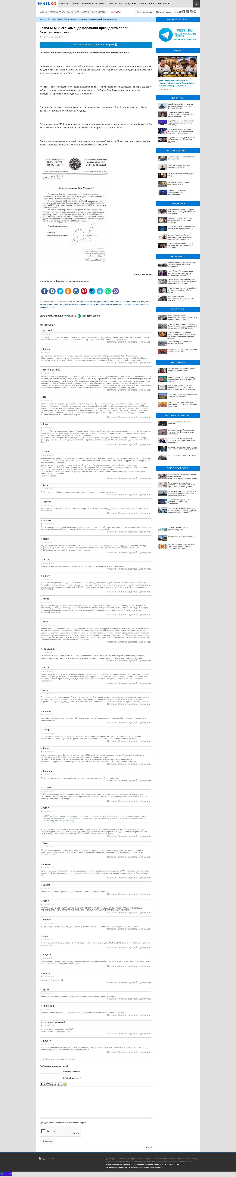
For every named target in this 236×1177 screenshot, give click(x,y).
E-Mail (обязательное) (72, 1078)
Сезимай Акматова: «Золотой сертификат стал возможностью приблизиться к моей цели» (179, 237)
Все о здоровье (99, 12)
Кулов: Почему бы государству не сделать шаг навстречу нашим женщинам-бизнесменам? (180, 273)
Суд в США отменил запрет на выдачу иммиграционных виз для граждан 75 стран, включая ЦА (180, 131)
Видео (70, 12)
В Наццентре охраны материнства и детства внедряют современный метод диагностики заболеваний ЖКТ (182, 510)
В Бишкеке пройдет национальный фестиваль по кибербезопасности (181, 228)
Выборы (43, 12)
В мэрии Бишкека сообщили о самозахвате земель (179, 183)
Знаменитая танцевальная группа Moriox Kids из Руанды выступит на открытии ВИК (181, 212)
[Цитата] (58, 1084)
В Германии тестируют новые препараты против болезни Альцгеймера (179, 502)
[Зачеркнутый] (51, 1084)
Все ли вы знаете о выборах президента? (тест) (178, 529)
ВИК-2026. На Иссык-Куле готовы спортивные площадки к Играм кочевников (180, 220)
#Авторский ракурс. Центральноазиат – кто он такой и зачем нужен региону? (182, 448)
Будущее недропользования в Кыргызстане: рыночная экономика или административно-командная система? (181, 335)
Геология (142, 4)
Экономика (87, 4)
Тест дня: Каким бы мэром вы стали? (181, 536)
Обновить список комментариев (61, 1059)
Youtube (188, 11)
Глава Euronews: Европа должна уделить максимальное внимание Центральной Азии (180, 106)
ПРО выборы (164, 4)
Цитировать (145, 342)
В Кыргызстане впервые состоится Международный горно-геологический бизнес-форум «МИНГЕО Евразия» (182, 326)
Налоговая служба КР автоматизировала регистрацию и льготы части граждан (180, 298)
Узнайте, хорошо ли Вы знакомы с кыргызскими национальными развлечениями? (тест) (180, 547)
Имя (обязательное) (71, 1071)
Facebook (184, 11)
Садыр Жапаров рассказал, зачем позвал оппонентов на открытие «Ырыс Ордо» (180, 123)
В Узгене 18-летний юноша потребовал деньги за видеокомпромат (177, 193)
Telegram (195, 11)
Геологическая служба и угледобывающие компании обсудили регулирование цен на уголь (182, 317)
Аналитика (100, 4)
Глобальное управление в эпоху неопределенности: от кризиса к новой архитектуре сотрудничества (181, 388)
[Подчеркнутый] (48, 1084)
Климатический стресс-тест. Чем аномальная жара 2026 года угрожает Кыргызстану (182, 404)
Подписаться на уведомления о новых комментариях (64, 1123)
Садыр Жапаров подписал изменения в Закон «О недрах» (182, 351)
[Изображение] (54, 1084)
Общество (130, 4)
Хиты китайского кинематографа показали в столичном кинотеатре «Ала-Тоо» (180, 246)
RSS (196, 3)
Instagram (191, 11)
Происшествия (115, 4)
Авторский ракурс (57, 12)
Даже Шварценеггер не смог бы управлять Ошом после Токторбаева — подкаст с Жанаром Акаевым (177, 83)
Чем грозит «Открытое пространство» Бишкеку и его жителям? (182, 395)
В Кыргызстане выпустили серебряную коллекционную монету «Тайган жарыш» (182, 290)
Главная (63, 4)
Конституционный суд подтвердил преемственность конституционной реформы (181, 379)
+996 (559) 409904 (91, 316)
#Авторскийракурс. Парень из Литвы (181, 455)
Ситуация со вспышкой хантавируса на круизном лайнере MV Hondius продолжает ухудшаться (181, 493)
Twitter (180, 11)
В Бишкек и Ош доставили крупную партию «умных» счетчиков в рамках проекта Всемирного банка (181, 282)
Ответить (111, 342)
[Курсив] (44, 1084)
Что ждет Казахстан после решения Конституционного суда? (181, 370)
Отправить (47, 1141)
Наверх (148, 1147)
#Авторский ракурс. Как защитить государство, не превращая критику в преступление (181, 440)
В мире (152, 4)
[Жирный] (41, 1084)
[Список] (61, 1084)
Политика (74, 4)
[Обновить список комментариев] (55, 325)
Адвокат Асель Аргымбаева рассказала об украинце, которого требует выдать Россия (180, 114)
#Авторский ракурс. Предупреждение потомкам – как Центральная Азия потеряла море (182, 432)
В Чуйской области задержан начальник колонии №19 (178, 166)
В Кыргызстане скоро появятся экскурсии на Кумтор (179, 342)
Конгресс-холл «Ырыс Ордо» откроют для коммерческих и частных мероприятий (182, 265)
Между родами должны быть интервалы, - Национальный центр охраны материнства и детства (181, 485)
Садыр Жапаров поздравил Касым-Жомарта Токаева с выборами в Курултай (181, 140)
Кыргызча (116, 12)
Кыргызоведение (82, 12)
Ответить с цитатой (127, 342)
